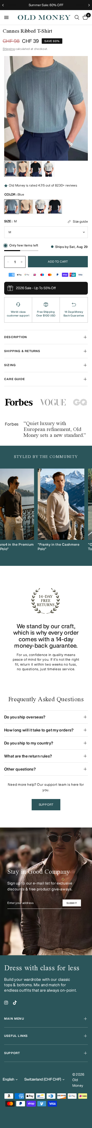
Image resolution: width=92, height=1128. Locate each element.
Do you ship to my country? (28, 743)
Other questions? (20, 769)
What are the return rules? (28, 756)
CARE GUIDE (14, 379)
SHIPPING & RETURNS (22, 351)
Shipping (9, 48)
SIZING (10, 365)
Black (55, 206)
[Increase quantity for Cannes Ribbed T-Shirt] (21, 262)
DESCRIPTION (15, 337)
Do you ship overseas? (25, 717)
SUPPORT (12, 1053)
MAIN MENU (14, 1018)
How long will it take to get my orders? (39, 730)
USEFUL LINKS (16, 1035)
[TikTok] (15, 1002)
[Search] (77, 17)
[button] (46, 804)
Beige (26, 206)
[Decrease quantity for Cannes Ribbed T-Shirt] (8, 262)
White (40, 206)
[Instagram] (6, 1003)
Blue (11, 206)
